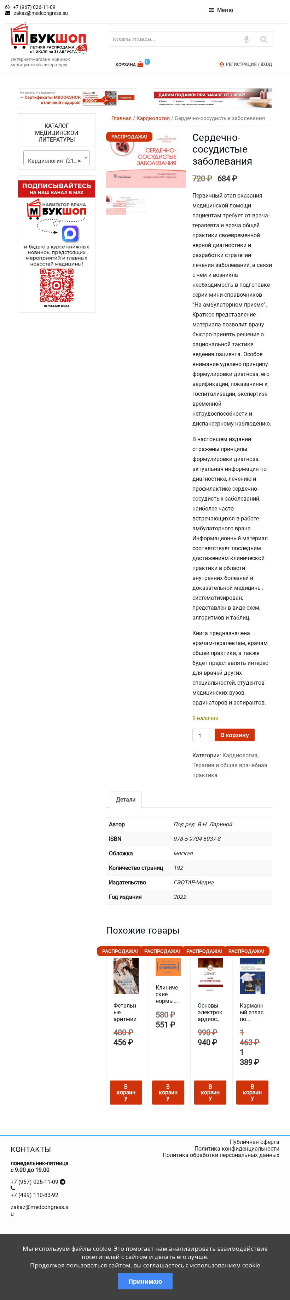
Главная (121, 118)
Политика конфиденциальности (237, 1148)
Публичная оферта (254, 1142)
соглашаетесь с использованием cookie (201, 1265)
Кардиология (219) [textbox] (54, 161)
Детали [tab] (125, 799)
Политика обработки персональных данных (221, 1155)
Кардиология (153, 118)
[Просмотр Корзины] (141, 64)
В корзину (234, 735)
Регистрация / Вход (249, 64)
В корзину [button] (126, 1092)
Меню (225, 10)
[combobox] (56, 157)
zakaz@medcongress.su (39, 1210)
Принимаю (145, 1281)
